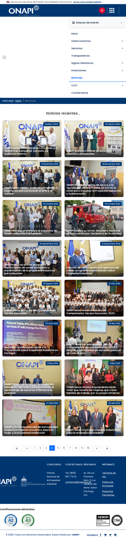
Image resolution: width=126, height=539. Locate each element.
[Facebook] (100, 535)
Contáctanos (79, 93)
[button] (111, 10)
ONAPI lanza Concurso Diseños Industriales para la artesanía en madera (93, 431)
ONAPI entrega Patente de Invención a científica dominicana (90, 152)
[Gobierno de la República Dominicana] (40, 481)
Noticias (76, 78)
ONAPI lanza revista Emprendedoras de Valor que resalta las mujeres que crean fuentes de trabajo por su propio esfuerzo (93, 390)
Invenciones (97, 70)
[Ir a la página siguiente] (96, 448)
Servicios (97, 48)
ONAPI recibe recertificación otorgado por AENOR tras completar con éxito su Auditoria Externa (31, 151)
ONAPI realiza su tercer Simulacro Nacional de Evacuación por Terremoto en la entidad (93, 232)
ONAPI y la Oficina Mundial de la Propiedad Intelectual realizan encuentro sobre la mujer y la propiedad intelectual (31, 430)
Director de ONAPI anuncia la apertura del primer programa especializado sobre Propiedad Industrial (92, 270)
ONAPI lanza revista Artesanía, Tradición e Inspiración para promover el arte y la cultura (30, 190)
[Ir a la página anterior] (27, 448)
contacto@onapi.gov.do (78, 482)
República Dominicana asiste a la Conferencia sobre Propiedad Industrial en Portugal (31, 350)
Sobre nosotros (97, 41)
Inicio (74, 33)
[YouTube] (105, 535)
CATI (97, 85)
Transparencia (80, 55)
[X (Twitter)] (110, 535)
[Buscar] (102, 10)
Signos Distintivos (97, 63)
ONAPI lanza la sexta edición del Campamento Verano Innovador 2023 (90, 312)
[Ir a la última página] (107, 448)
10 (88, 447)
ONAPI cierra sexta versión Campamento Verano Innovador (30, 312)
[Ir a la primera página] (17, 448)
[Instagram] (115, 535)
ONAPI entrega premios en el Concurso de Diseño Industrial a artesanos (30, 232)
